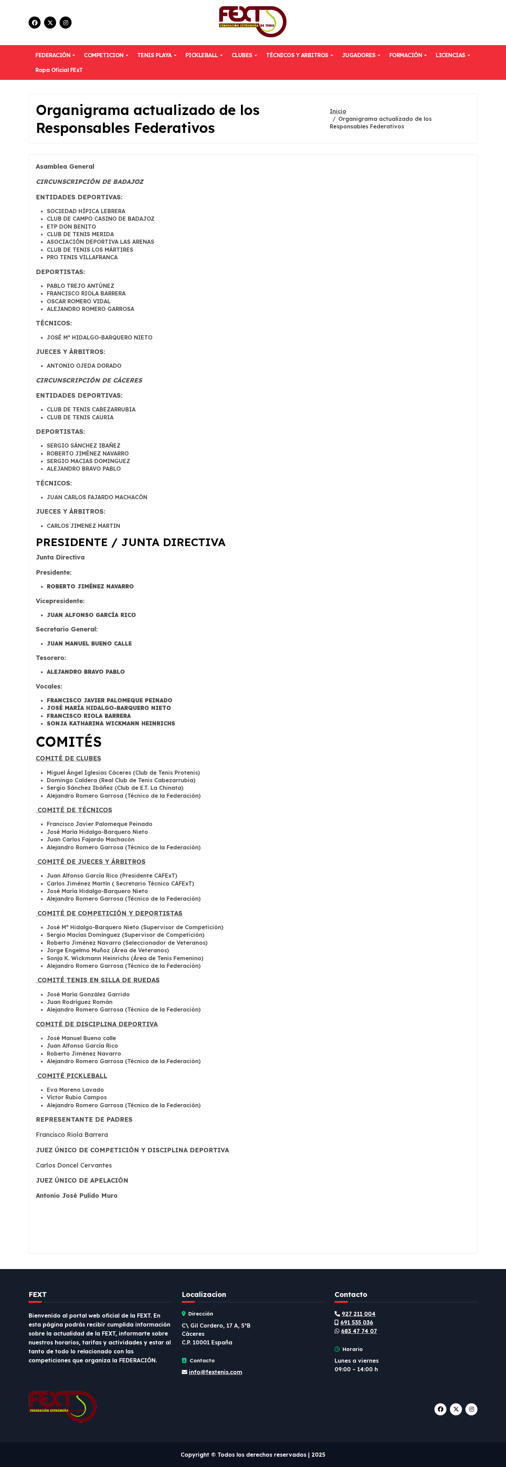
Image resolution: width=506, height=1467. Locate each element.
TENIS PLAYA (154, 55)
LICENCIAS (450, 55)
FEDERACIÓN (52, 55)
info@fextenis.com (215, 1372)
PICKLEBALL (202, 55)
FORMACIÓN (405, 55)
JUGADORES (359, 55)
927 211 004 (359, 1313)
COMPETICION (104, 55)
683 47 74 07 (359, 1331)
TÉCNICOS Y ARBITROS (297, 55)
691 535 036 (356, 1322)
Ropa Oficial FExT (59, 69)
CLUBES (242, 55)
